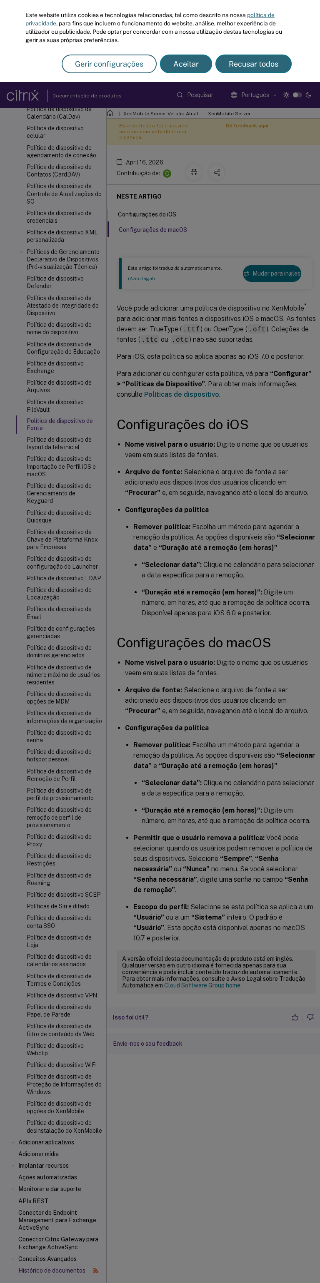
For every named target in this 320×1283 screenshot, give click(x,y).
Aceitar (186, 64)
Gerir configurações (109, 64)
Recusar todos (253, 64)
